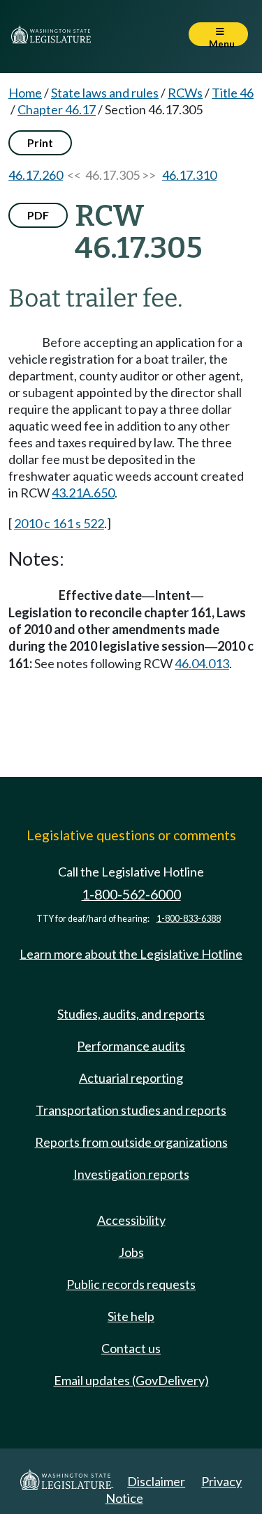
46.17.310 (189, 175)
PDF (38, 215)
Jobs (131, 1252)
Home (25, 92)
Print (40, 142)
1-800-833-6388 (189, 918)
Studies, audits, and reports (131, 1013)
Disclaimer (156, 1481)
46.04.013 (202, 663)
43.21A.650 (83, 492)
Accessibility (131, 1220)
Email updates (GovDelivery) (131, 1380)
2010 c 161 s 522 (59, 523)
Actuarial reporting (131, 1078)
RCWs (185, 92)
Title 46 (233, 92)
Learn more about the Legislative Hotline (131, 953)
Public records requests (131, 1284)
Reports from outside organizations (131, 1142)
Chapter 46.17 (56, 109)
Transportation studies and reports (131, 1110)
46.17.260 (35, 175)
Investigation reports (131, 1174)
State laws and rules (105, 92)
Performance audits (131, 1045)
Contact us (131, 1348)
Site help (131, 1316)
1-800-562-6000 (131, 894)
